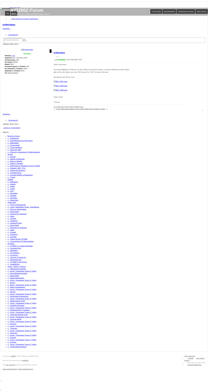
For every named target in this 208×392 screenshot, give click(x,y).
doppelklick (27, 53)
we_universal (10, 365)
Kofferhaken (9, 24)
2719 (13, 56)
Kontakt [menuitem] (190, 358)
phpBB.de (25, 360)
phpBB (13, 356)
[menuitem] (194, 365)
